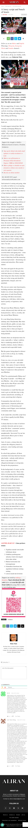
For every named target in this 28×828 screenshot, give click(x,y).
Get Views (24, 14)
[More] (23, 38)
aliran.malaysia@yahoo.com (17, 799)
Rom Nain (5, 14)
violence (10, 619)
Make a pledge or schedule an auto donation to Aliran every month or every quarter (14, 167)
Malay (14, 43)
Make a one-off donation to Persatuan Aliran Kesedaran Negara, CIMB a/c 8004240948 (13, 160)
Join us (23, 814)
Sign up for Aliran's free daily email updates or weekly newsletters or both (14, 153)
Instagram (18, 46)
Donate (18, 814)
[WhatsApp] (8, 38)
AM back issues (22, 820)
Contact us (12, 814)
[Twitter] (15, 38)
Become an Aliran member (12, 173)
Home (2, 6)
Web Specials (8, 6)
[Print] (22, 626)
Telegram (11, 46)
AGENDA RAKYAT (7, 543)
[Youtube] (22, 808)
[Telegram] (19, 38)
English (21, 43)
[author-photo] (14, 641)
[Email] (19, 626)
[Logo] (14, 786)
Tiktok (3, 48)
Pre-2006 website (14, 817)
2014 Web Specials (17, 6)
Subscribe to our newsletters (9, 820)
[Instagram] (9, 808)
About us (5, 814)
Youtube (10, 48)
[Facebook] (12, 38)
